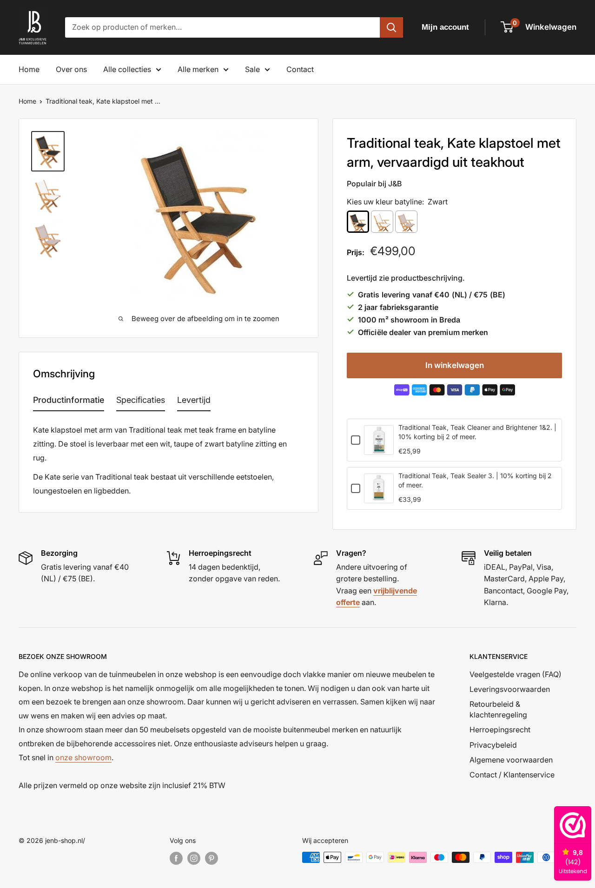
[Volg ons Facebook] (176, 858)
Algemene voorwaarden (511, 759)
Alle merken (198, 69)
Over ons (71, 69)
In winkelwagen (454, 365)
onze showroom (83, 757)
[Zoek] (391, 27)
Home (29, 69)
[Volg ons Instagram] (193, 858)
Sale (252, 69)
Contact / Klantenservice (512, 774)
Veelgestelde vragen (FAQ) (515, 674)
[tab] (68, 402)
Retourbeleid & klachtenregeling (498, 709)
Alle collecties (127, 69)
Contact (300, 69)
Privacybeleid (493, 745)
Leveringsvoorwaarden (509, 689)
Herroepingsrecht (499, 729)
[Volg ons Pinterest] (211, 858)
